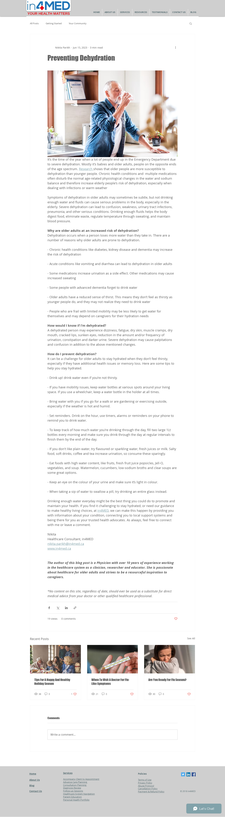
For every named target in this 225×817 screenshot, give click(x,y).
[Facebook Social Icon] (194, 774)
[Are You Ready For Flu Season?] (169, 659)
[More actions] (175, 47)
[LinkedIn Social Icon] (188, 774)
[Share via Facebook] (49, 607)
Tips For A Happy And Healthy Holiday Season (52, 682)
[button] (190, 23)
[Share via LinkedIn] (66, 607)
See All (191, 638)
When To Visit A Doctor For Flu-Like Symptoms (110, 682)
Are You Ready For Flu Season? (167, 680)
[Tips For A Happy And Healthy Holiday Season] (55, 659)
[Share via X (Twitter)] (57, 607)
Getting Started (54, 23)
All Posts (34, 23)
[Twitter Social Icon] (183, 774)
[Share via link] (75, 607)
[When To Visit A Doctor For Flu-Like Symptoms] (112, 659)
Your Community (77, 23)
